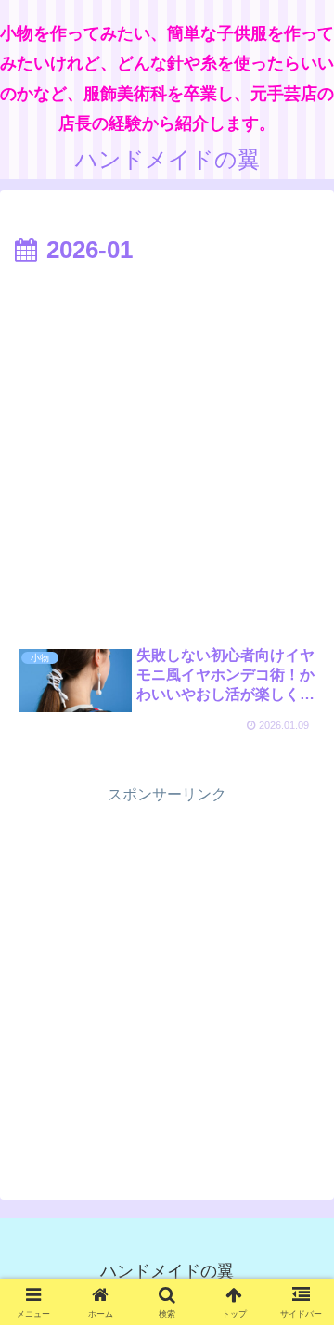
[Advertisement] (167, 448)
